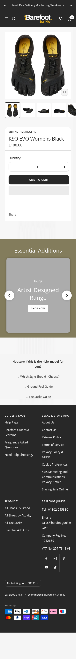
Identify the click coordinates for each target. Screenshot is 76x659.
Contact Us (49, 430)
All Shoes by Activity (18, 515)
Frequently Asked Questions (16, 444)
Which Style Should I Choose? (39, 376)
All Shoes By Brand (17, 508)
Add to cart (39, 179)
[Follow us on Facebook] (46, 558)
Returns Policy (51, 437)
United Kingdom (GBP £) (21, 583)
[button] (39, 190)
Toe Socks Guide (40, 397)
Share (12, 214)
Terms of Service (53, 445)
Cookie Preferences (55, 464)
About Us (48, 422)
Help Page (11, 422)
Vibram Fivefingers (22, 132)
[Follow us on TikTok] (55, 567)
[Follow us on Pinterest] (63, 558)
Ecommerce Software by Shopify (46, 594)
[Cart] (69, 19)
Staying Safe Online (55, 489)
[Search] (14, 19)
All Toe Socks (13, 523)
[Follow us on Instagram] (55, 558)
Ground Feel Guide (40, 386)
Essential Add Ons (17, 530)
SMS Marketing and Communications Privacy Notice (55, 477)
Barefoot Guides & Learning (17, 432)
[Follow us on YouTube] (46, 567)
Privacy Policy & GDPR (52, 454)
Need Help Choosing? (19, 455)
